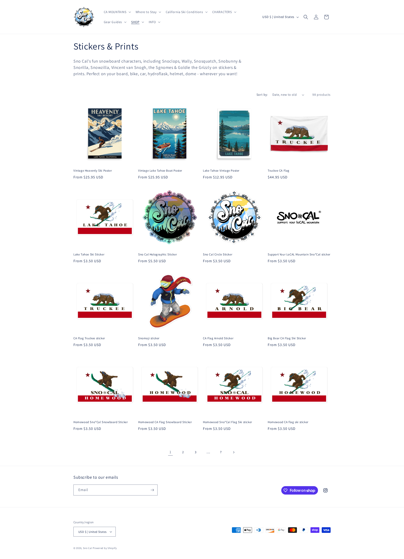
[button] (117, 12)
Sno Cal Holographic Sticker (157, 254)
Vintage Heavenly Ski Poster (92, 171)
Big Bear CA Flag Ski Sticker (287, 338)
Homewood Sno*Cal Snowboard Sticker (100, 422)
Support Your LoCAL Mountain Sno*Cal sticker (299, 254)
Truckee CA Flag (278, 171)
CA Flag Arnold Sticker (218, 338)
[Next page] (233, 452)
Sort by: (262, 94)
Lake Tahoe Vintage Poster (221, 171)
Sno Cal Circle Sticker (217, 254)
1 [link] (170, 451)
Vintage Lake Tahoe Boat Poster (160, 171)
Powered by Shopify (105, 548)
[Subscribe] (152, 490)
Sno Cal (87, 548)
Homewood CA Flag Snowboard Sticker (165, 422)
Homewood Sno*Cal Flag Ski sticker (227, 422)
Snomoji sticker (148, 338)
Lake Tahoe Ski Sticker (88, 254)
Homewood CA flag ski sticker (288, 422)
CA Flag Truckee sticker (89, 338)
